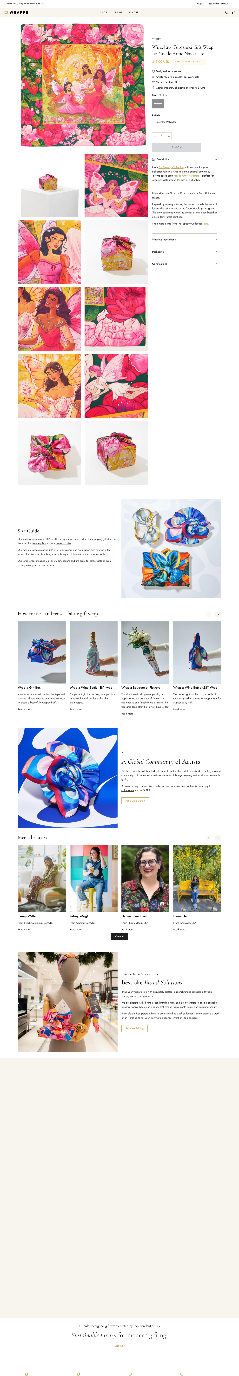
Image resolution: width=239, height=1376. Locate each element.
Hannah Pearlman (134, 916)
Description (163, 159)
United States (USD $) (222, 3)
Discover (119, 1346)
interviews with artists (187, 786)
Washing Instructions (164, 239)
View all (119, 936)
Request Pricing (135, 1028)
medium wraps (31, 550)
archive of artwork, (154, 786)
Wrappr (156, 38)
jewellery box (39, 543)
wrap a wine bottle (95, 554)
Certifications (159, 264)
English (200, 3)
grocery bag (38, 565)
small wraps (29, 539)
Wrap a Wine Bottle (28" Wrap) (196, 688)
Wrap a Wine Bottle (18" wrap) (91, 688)
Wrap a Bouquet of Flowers (140, 688)
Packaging (158, 252)
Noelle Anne (180, 176)
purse (51, 565)
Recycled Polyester (166, 122)
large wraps (29, 561)
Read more (24, 709)
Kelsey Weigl (79, 916)
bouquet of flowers (70, 554)
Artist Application (135, 801)
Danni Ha (180, 916)
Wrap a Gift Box (29, 688)
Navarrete (193, 176)
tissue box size (63, 543)
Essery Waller (27, 916)
